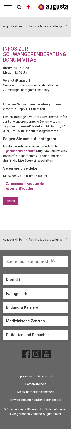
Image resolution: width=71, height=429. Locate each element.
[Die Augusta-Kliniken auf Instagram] (36, 354)
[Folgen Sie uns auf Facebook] (26, 354)
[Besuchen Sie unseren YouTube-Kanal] (46, 354)
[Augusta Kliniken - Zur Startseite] (53, 7)
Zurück (10, 201)
